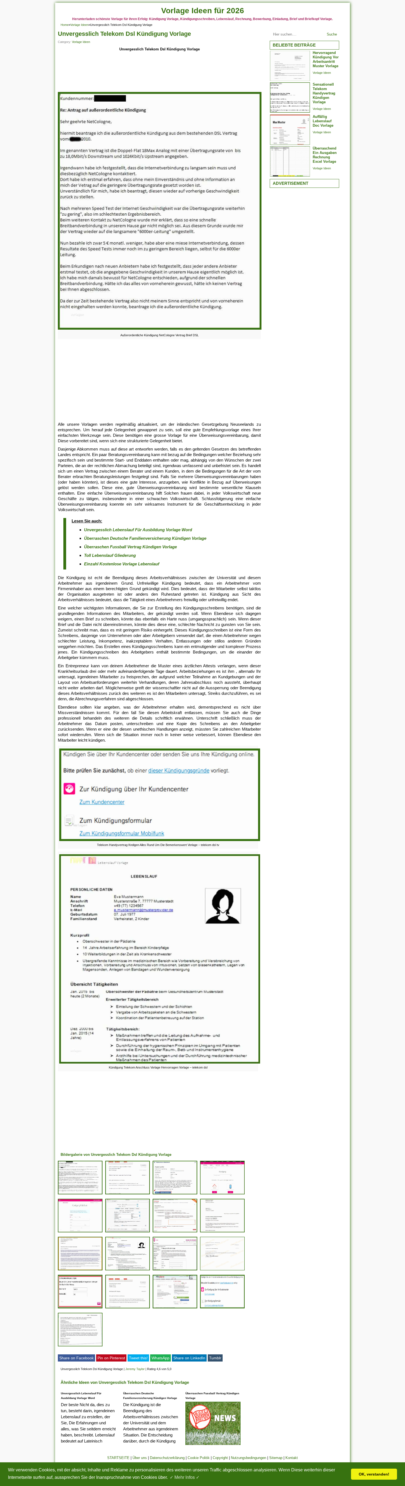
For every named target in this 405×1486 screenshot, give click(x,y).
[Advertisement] (159, 72)
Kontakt (291, 1458)
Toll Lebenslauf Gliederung (110, 555)
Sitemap (275, 1458)
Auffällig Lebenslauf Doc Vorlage (323, 121)
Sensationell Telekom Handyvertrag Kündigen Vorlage (324, 93)
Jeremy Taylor (135, 1369)
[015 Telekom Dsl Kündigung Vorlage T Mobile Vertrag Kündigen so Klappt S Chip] (80, 1232)
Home (65, 24)
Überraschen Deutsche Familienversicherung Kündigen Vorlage (145, 538)
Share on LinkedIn (189, 1358)
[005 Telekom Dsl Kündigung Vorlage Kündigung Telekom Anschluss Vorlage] (127, 1270)
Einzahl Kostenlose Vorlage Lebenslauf (121, 564)
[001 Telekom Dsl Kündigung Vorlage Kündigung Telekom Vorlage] (175, 1194)
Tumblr (215, 1358)
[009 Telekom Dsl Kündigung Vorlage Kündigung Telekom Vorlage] (175, 1308)
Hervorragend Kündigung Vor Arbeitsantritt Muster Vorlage (326, 59)
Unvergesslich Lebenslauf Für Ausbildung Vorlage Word (138, 529)
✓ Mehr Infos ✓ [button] (184, 1477)
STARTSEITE (118, 1458)
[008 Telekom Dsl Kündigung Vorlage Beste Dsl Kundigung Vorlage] (222, 1232)
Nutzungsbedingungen (248, 1458)
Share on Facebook (76, 1358)
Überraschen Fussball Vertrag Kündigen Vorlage (130, 546)
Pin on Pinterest (111, 1358)
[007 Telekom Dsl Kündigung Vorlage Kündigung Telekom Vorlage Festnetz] (175, 1270)
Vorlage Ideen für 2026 (202, 10)
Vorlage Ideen (79, 24)
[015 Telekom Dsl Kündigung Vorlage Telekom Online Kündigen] (222, 1270)
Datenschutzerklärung (167, 1458)
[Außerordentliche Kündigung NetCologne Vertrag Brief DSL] (159, 329)
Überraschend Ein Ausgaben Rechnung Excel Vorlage (325, 155)
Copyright (220, 1458)
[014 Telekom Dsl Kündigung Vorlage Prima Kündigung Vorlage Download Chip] (127, 1308)
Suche (332, 34)
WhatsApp (160, 1358)
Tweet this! (138, 1358)
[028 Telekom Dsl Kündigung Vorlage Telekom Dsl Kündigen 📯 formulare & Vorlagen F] (222, 1194)
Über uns (140, 1458)
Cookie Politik (199, 1458)
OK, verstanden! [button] (374, 1474)
